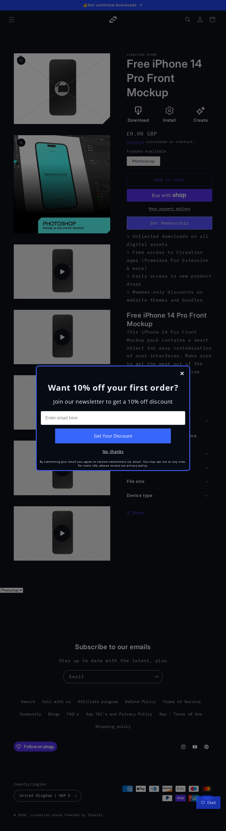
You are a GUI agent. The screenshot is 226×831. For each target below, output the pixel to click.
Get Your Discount (113, 436)
